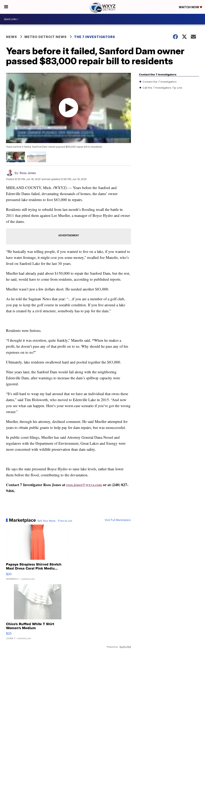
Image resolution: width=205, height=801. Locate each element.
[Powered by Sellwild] (125, 647)
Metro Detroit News (45, 37)
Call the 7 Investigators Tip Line (162, 87)
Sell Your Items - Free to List (54, 521)
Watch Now (189, 7)
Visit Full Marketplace (118, 520)
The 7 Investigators (94, 37)
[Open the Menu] (6, 7)
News (11, 37)
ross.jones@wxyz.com (84, 484)
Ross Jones (28, 173)
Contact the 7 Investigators (159, 81)
